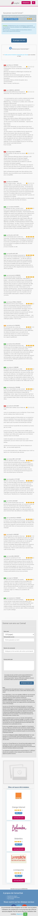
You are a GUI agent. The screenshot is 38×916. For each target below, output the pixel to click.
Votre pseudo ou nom (9, 636)
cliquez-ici (19, 914)
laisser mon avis (27, 683)
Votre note (6, 631)
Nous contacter (10, 898)
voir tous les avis (19, 818)
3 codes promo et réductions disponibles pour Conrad (16, 54)
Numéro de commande (9, 648)
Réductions (26, 2)
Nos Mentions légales (12, 896)
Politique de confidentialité (13, 897)
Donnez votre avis (8, 659)
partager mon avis (19, 40)
